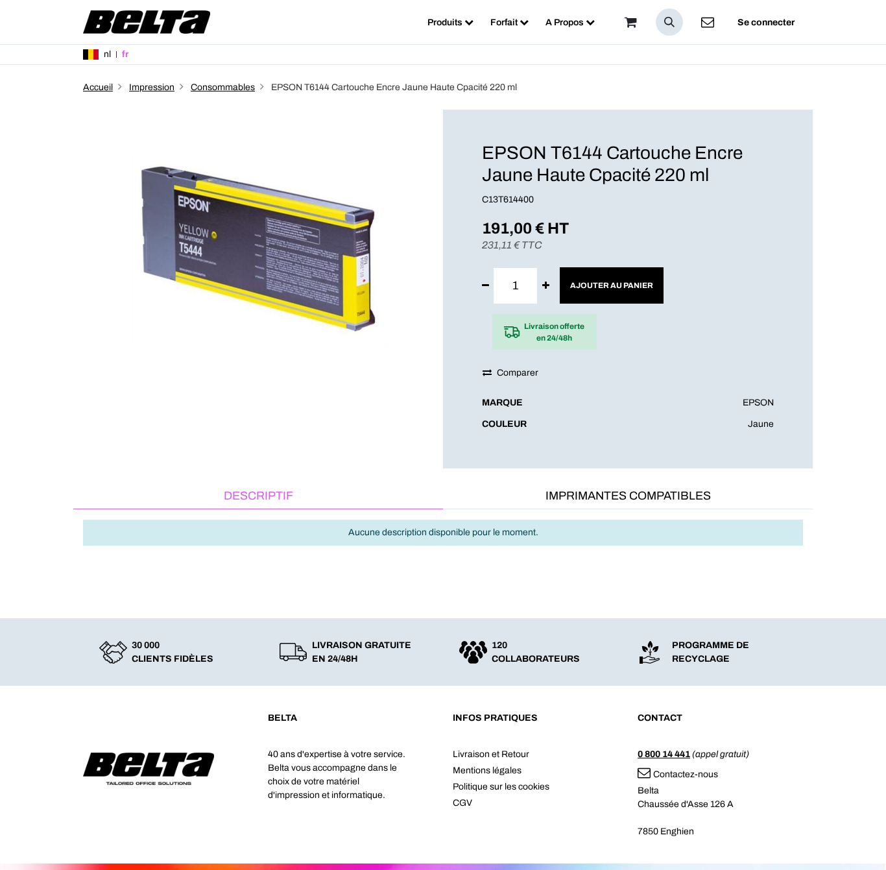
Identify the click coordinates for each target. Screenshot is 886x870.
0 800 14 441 (664, 754)
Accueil (98, 87)
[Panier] (630, 22)
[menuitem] (450, 22)
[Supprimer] (485, 286)
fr (125, 54)
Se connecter (766, 22)
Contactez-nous (685, 774)
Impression (151, 87)
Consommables (223, 87)
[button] (669, 22)
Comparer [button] (517, 373)
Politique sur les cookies (501, 786)
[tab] (258, 496)
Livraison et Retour (491, 754)
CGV (462, 803)
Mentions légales (487, 770)
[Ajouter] (545, 286)
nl (107, 54)
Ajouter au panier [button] (611, 285)
